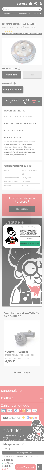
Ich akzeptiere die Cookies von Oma (29, 243)
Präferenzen (30, 238)
